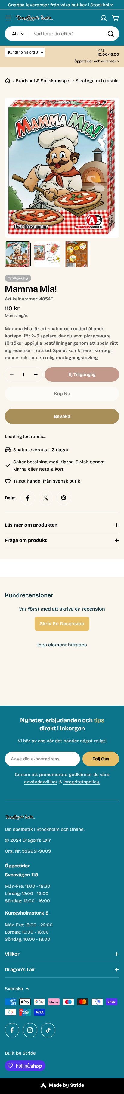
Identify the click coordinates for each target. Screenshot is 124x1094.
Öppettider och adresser (96, 61)
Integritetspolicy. (81, 782)
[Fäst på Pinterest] (64, 498)
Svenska (14, 988)
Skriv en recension (62, 623)
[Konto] (103, 18)
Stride (29, 1053)
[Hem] (8, 80)
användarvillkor (40, 782)
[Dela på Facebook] (27, 498)
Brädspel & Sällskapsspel (43, 80)
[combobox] (62, 33)
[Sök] (110, 33)
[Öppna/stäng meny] (8, 18)
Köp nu (62, 393)
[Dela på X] (46, 498)
